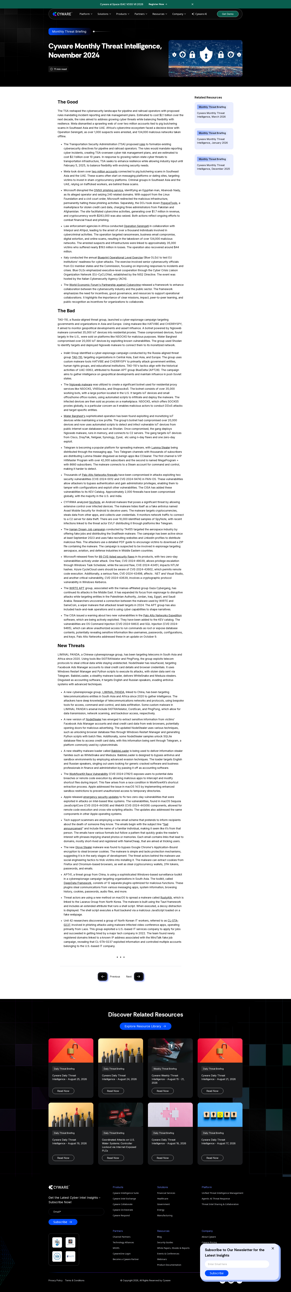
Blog (159, 1236)
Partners (140, 14)
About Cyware (209, 1236)
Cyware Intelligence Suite (126, 1193)
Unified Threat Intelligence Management (222, 1193)
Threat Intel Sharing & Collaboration (220, 1204)
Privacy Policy (55, 1280)
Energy (160, 1209)
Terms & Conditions (74, 1280)
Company (177, 14)
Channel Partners (121, 1236)
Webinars (162, 1259)
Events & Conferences (168, 1253)
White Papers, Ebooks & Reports (173, 1248)
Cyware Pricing (209, 1242)
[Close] (273, 1248)
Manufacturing (164, 1215)
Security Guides (165, 1242)
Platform (85, 14)
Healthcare (162, 1198)
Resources (158, 14)
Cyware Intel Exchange (124, 1198)
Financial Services (166, 1193)
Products (121, 14)
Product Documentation (169, 1264)
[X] (239, 1280)
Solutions (103, 14)
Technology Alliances (123, 1242)
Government (163, 1204)
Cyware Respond (121, 1215)
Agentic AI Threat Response (216, 1198)
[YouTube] (222, 1280)
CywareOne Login (122, 1253)
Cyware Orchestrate (123, 1209)
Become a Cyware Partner (126, 1259)
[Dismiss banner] (192, 4)
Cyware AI (201, 14)
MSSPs (116, 1248)
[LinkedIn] (231, 1280)
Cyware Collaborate (122, 1204)
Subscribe (217, 1273)
